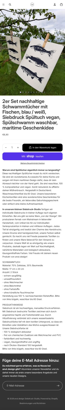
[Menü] (3, 4)
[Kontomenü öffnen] (54, 4)
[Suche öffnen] (10, 4)
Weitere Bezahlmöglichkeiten (32, 163)
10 (44, 92)
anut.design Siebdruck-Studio (27, 398)
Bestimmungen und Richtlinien (33, 403)
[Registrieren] (58, 386)
